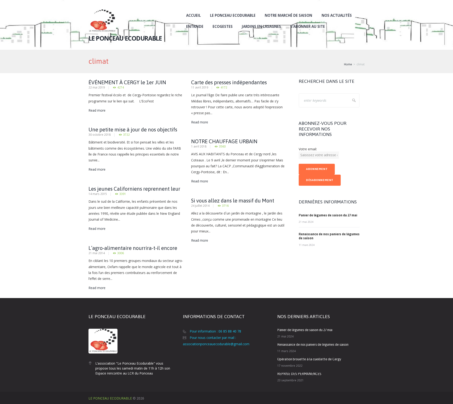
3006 (120, 253)
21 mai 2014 (96, 253)
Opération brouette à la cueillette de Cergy (309, 359)
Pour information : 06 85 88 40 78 (215, 331)
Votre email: (308, 149)
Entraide (194, 26)
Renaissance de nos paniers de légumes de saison (312, 344)
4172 (224, 87)
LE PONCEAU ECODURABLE (110, 398)
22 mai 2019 (96, 87)
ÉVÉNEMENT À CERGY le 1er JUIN (127, 82)
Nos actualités (337, 15)
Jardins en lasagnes (261, 26)
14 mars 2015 (97, 194)
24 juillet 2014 (200, 205)
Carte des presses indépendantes (229, 82)
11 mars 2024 (307, 245)
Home (348, 64)
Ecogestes (223, 26)
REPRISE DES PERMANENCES (299, 374)
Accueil (193, 15)
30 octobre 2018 (99, 134)
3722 (126, 134)
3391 (122, 194)
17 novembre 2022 (289, 365)
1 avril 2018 (198, 146)
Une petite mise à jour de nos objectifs (132, 129)
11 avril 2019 (199, 87)
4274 (120, 87)
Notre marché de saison (288, 15)
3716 (225, 205)
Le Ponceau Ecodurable (233, 15)
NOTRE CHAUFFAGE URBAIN (224, 141)
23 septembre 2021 (290, 380)
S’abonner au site (307, 26)
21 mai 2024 (306, 221)
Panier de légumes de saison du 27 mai (328, 215)
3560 (222, 146)
